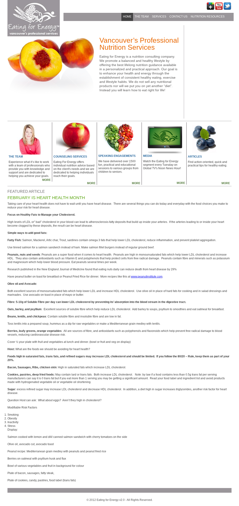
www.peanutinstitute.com (146, 276)
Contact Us (178, 16)
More (46, 180)
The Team (142, 16)
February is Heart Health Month (46, 197)
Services (159, 16)
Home (127, 16)
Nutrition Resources (208, 16)
